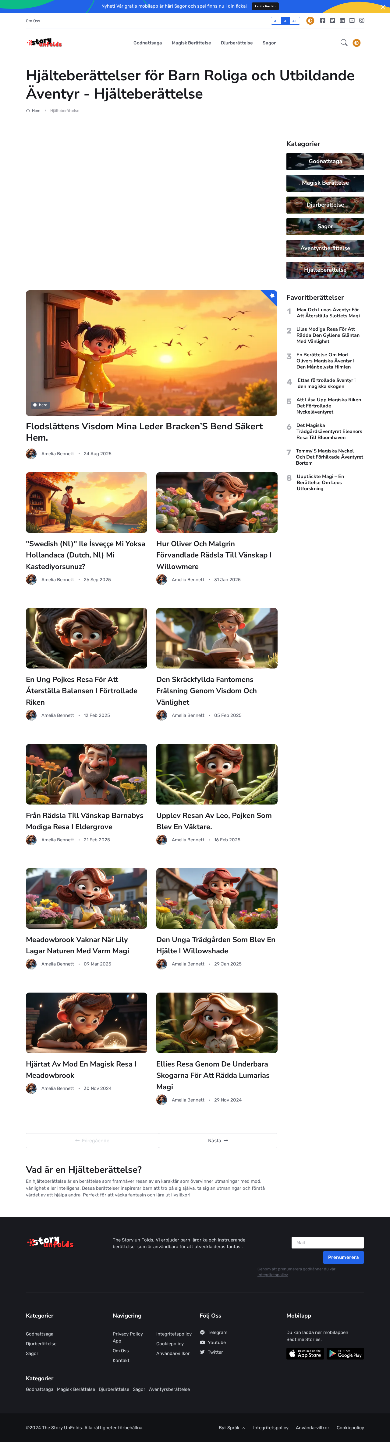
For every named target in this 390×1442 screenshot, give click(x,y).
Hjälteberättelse (325, 270)
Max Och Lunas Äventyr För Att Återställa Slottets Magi (328, 312)
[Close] (383, 7)
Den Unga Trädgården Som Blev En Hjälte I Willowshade (215, 945)
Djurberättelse (237, 43)
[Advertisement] (151, 210)
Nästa (214, 1140)
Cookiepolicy (170, 1343)
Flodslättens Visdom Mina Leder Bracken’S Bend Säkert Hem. (144, 432)
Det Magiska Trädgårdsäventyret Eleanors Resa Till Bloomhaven (329, 431)
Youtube (217, 1342)
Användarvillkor (173, 1353)
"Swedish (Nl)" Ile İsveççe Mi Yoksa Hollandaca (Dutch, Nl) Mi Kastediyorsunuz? (85, 555)
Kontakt (121, 1360)
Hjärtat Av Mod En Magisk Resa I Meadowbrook (81, 1070)
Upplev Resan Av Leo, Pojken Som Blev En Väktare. (214, 821)
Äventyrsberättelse (325, 248)
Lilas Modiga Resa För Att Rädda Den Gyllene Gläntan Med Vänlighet (328, 335)
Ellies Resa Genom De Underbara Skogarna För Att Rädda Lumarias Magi (213, 1075)
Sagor (269, 43)
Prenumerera (343, 1257)
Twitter (215, 1352)
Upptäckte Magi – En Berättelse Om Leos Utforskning (320, 482)
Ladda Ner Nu (265, 6)
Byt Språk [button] (230, 1427)
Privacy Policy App (128, 1337)
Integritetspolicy (272, 1275)
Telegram (217, 1332)
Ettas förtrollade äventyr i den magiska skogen (327, 383)
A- (276, 21)
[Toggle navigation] (356, 43)
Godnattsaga (147, 43)
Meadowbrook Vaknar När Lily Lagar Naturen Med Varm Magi (77, 945)
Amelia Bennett (57, 453)
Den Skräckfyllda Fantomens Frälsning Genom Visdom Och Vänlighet (206, 691)
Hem (36, 110)
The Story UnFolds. (63, 1427)
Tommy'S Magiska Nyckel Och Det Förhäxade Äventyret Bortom (329, 457)
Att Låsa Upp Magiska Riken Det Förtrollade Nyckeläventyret (328, 405)
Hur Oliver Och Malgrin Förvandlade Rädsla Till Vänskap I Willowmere (213, 555)
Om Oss (33, 21)
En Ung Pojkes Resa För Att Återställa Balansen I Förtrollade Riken (81, 691)
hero (43, 405)
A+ (294, 21)
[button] (344, 43)
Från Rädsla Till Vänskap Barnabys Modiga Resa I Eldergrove (85, 821)
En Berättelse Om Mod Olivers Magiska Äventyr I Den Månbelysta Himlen (325, 360)
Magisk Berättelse (191, 43)
